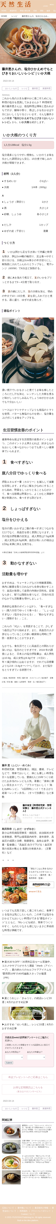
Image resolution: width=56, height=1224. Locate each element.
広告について (8, 1208)
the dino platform (31, 1220)
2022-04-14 (8, 81)
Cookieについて (28, 1214)
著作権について (24, 1208)
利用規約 (23, 1211)
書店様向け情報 (41, 1208)
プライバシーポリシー (41, 1211)
